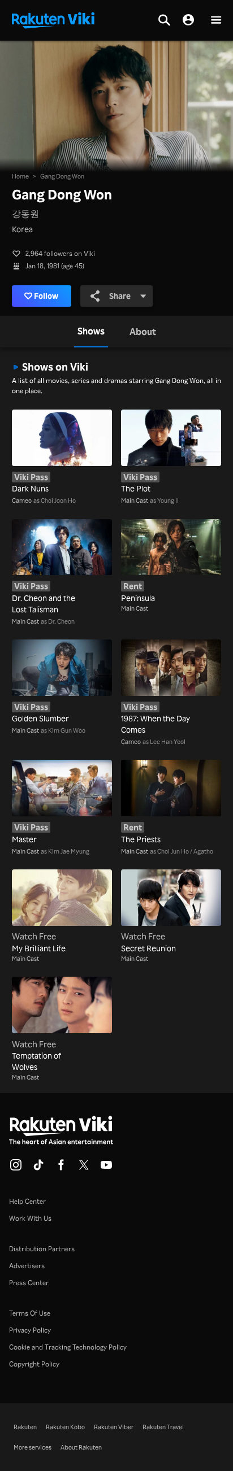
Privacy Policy (30, 1330)
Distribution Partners (42, 1248)
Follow (46, 296)
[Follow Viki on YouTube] (106, 1168)
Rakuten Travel (163, 1427)
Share (120, 296)
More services (32, 1447)
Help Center (27, 1201)
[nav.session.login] (188, 20)
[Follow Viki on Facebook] (61, 1168)
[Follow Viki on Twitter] (83, 1168)
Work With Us (30, 1218)
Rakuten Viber (113, 1427)
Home (20, 176)
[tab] (91, 331)
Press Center (29, 1282)
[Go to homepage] (53, 19)
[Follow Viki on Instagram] (16, 1168)
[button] (216, 20)
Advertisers (27, 1265)
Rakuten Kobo (65, 1427)
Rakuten (25, 1427)
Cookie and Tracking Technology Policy (68, 1347)
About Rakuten (81, 1447)
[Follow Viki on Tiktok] (38, 1168)
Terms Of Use (29, 1313)
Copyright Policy (34, 1364)
